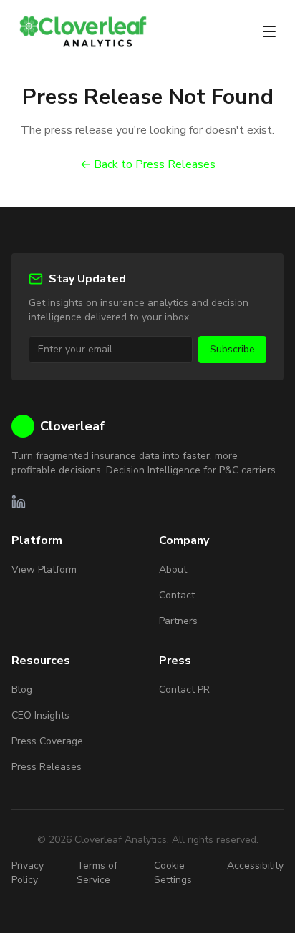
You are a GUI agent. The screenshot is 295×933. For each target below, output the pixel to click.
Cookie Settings (173, 873)
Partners (178, 621)
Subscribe (232, 349)
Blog (21, 689)
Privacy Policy (27, 873)
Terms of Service (97, 873)
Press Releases (46, 767)
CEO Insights (40, 715)
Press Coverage (47, 741)
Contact (177, 595)
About (173, 569)
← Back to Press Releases (148, 164)
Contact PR (184, 689)
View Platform (44, 569)
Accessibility (255, 865)
